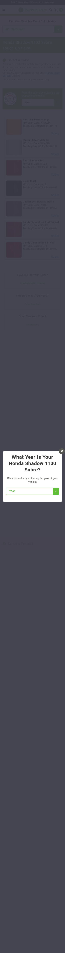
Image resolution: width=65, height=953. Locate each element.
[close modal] (62, 451)
